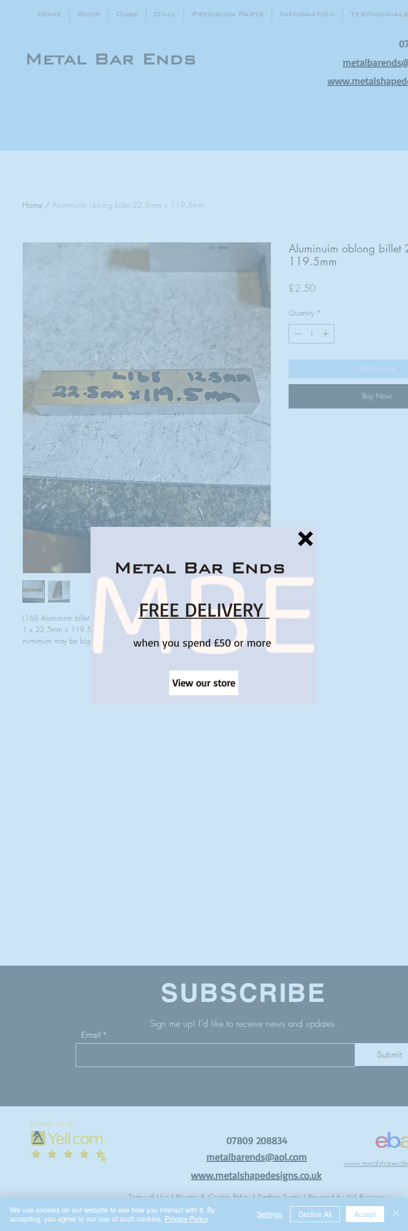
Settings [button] (269, 1214)
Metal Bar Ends (199, 567)
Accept (365, 1214)
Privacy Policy (186, 1219)
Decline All (315, 1214)
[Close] (396, 1214)
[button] (305, 538)
